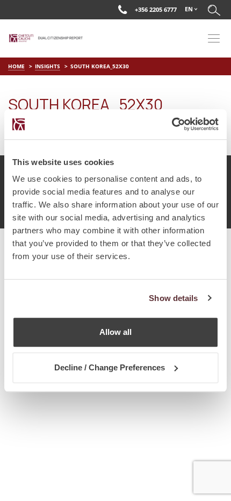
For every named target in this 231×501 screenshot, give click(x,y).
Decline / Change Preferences (109, 367)
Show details (173, 298)
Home (16, 66)
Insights (47, 66)
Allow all (115, 332)
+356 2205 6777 (156, 9)
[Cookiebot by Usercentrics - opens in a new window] (172, 124)
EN (189, 9)
